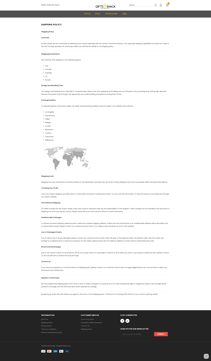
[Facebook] (122, 321)
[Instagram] (127, 321)
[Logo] (105, 6)
